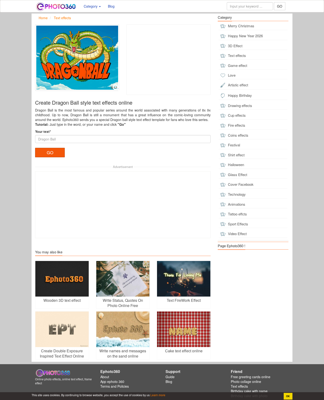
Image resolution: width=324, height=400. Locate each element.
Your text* (43, 131)
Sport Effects (237, 223)
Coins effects (237, 135)
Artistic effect (237, 84)
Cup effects (236, 115)
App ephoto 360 (112, 381)
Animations (236, 204)
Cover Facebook (240, 184)
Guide (170, 376)
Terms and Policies (114, 386)
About (104, 376)
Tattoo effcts (237, 213)
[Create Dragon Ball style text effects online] (77, 57)
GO (279, 6)
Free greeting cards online (250, 376)
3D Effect (234, 45)
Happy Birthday (239, 95)
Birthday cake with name (249, 391)
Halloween (235, 164)
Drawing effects (239, 105)
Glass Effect (237, 174)
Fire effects (236, 125)
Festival (233, 144)
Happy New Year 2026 (245, 35)
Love (231, 75)
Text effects (236, 55)
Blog (111, 6)
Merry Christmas (240, 25)
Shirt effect (236, 154)
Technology (236, 194)
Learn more (157, 395)
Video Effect (237, 233)
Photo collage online (246, 381)
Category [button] (91, 6)
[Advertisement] (168, 60)
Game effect (237, 65)
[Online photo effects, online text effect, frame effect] (56, 6)
